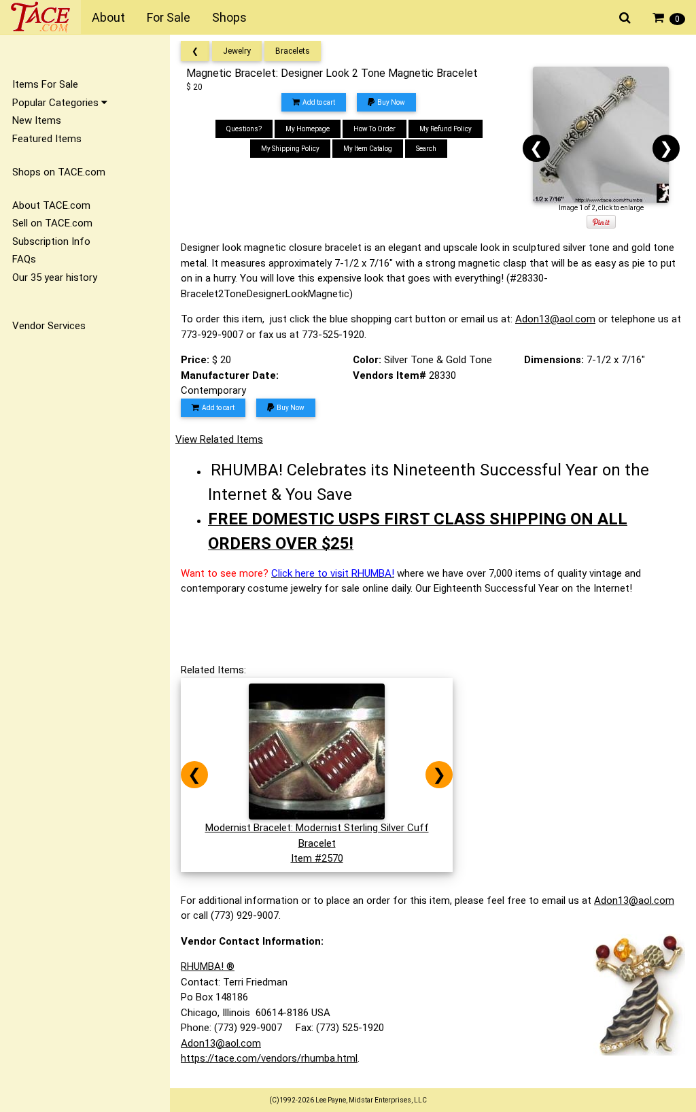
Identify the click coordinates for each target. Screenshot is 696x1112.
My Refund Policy (445, 129)
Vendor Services (49, 326)
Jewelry (237, 51)
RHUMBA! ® (207, 966)
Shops (229, 17)
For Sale (168, 17)
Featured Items (47, 139)
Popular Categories (56, 103)
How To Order (374, 129)
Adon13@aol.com (555, 319)
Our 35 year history (54, 277)
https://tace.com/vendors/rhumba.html (269, 1058)
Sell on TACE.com (52, 223)
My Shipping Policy (290, 148)
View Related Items (219, 439)
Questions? (244, 129)
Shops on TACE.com (58, 172)
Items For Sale (45, 84)
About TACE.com (51, 205)
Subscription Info (51, 241)
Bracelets (292, 51)
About (108, 17)
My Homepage (307, 129)
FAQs (24, 259)
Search (426, 148)
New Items (36, 120)
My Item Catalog (367, 148)
